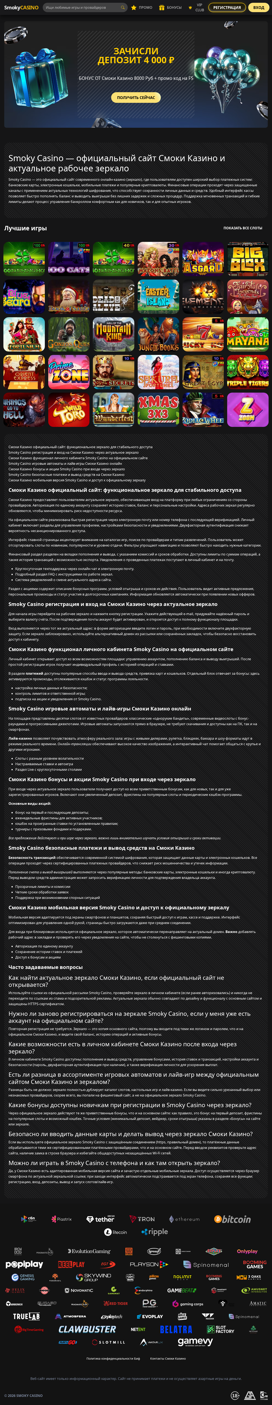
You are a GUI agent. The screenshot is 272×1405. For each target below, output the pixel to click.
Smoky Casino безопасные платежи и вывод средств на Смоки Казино (66, 474)
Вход (258, 7)
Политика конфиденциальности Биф (113, 1358)
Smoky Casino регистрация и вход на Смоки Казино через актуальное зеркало (73, 452)
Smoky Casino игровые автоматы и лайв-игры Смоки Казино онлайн (65, 463)
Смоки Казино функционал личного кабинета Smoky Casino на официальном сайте (78, 458)
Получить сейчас (136, 97)
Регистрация (227, 7)
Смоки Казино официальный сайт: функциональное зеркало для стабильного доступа (80, 447)
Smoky (21, 7)
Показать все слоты (243, 228)
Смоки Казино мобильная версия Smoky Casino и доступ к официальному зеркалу (77, 480)
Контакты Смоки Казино (168, 1358)
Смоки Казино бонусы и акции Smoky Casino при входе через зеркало (66, 469)
